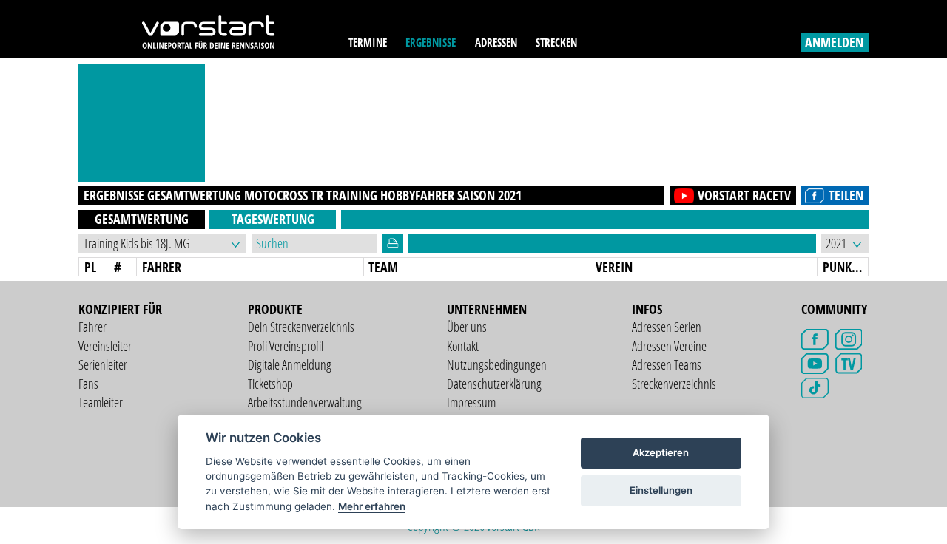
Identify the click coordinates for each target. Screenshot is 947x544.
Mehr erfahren (371, 506)
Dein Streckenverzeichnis (301, 327)
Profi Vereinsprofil (285, 346)
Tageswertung (273, 219)
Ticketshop (270, 383)
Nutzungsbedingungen (497, 364)
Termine (367, 42)
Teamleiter (100, 402)
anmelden (834, 42)
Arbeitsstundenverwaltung (305, 402)
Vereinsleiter (105, 346)
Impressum (471, 402)
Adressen (496, 42)
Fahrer (92, 327)
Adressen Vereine (669, 346)
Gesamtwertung (142, 219)
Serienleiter (102, 364)
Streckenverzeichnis (674, 383)
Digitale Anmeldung (289, 364)
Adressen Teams (666, 364)
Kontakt (463, 346)
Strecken (556, 42)
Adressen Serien (666, 327)
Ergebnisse (430, 42)
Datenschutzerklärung (494, 383)
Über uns (467, 327)
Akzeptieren (661, 452)
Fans (88, 383)
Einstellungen (661, 490)
